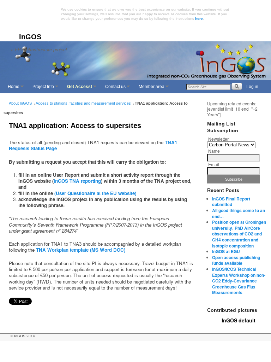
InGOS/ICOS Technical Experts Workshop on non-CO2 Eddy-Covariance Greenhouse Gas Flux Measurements (238, 281)
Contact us (114, 88)
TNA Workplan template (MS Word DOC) (80, 249)
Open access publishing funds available (236, 260)
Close (252, 9)
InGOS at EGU (226, 251)
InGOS (30, 37)
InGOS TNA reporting (77, 180)
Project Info (41, 88)
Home (11, 88)
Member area (149, 88)
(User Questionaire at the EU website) (95, 193)
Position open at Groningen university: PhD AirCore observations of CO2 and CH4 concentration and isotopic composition (239, 234)
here (199, 19)
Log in (252, 86)
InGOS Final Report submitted (231, 201)
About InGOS (20, 103)
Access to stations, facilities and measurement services (83, 103)
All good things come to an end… (238, 213)
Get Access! (78, 88)
